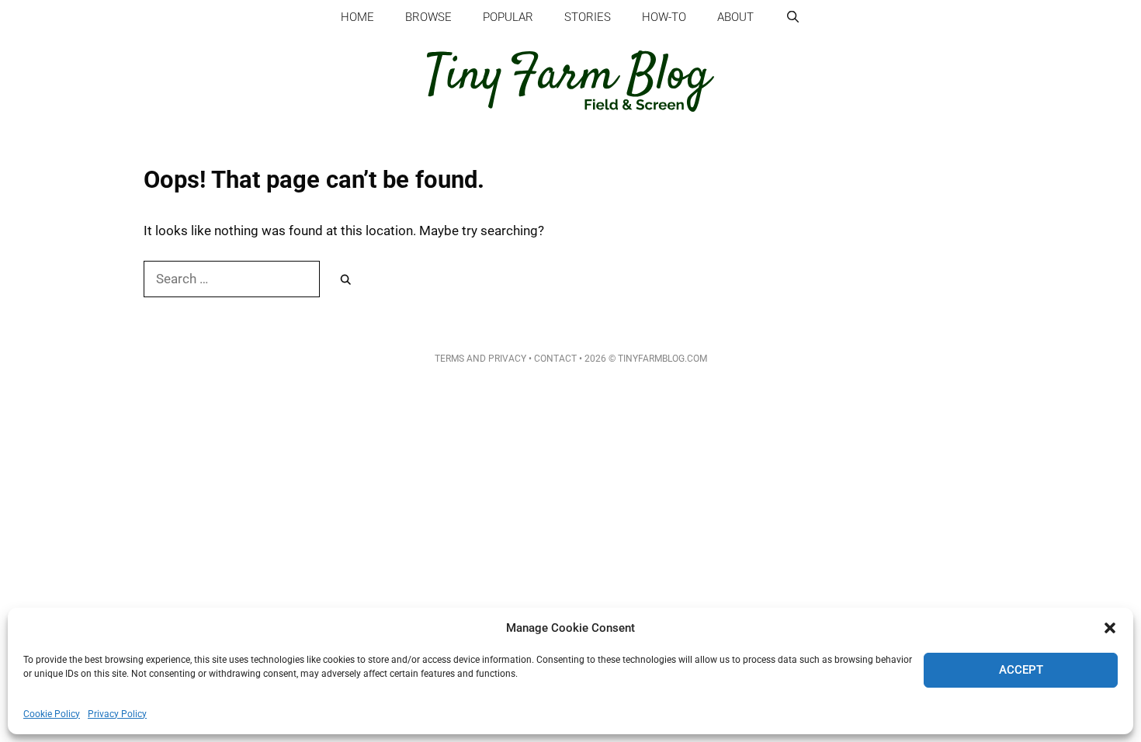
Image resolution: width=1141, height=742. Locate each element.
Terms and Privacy (480, 358)
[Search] (346, 280)
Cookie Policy (51, 714)
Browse (428, 17)
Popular (508, 17)
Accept (1021, 670)
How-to (664, 17)
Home (357, 17)
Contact (555, 358)
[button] (1110, 628)
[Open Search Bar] (792, 17)
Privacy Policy (117, 714)
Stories (587, 17)
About (735, 17)
